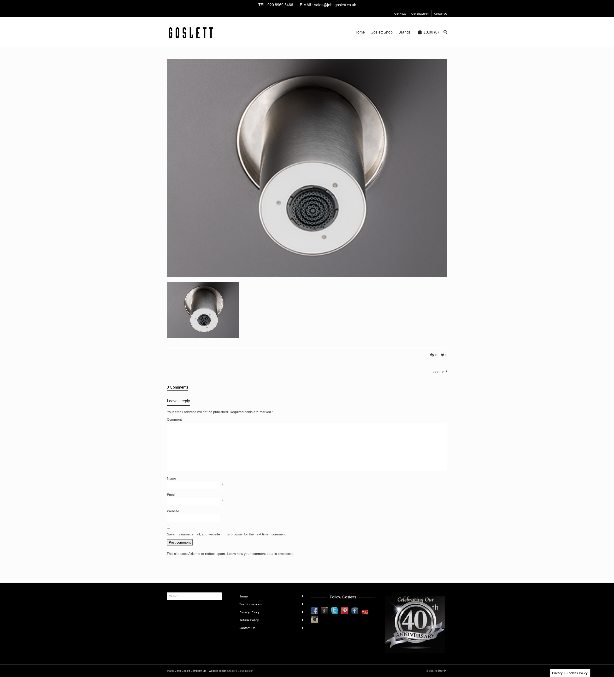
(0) (431, 32)
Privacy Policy (249, 612)
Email (171, 495)
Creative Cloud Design (240, 670)
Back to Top (434, 670)
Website (173, 511)
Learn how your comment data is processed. (261, 554)
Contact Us (440, 13)
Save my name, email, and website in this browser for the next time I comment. (227, 534)
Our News (400, 13)
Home (243, 596)
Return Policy (249, 620)
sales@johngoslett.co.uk (335, 5)
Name (171, 478)
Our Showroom (420, 13)
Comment (174, 419)
